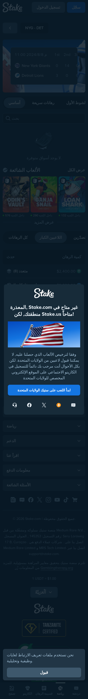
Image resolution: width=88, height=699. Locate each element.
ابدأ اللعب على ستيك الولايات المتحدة (44, 390)
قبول (44, 672)
